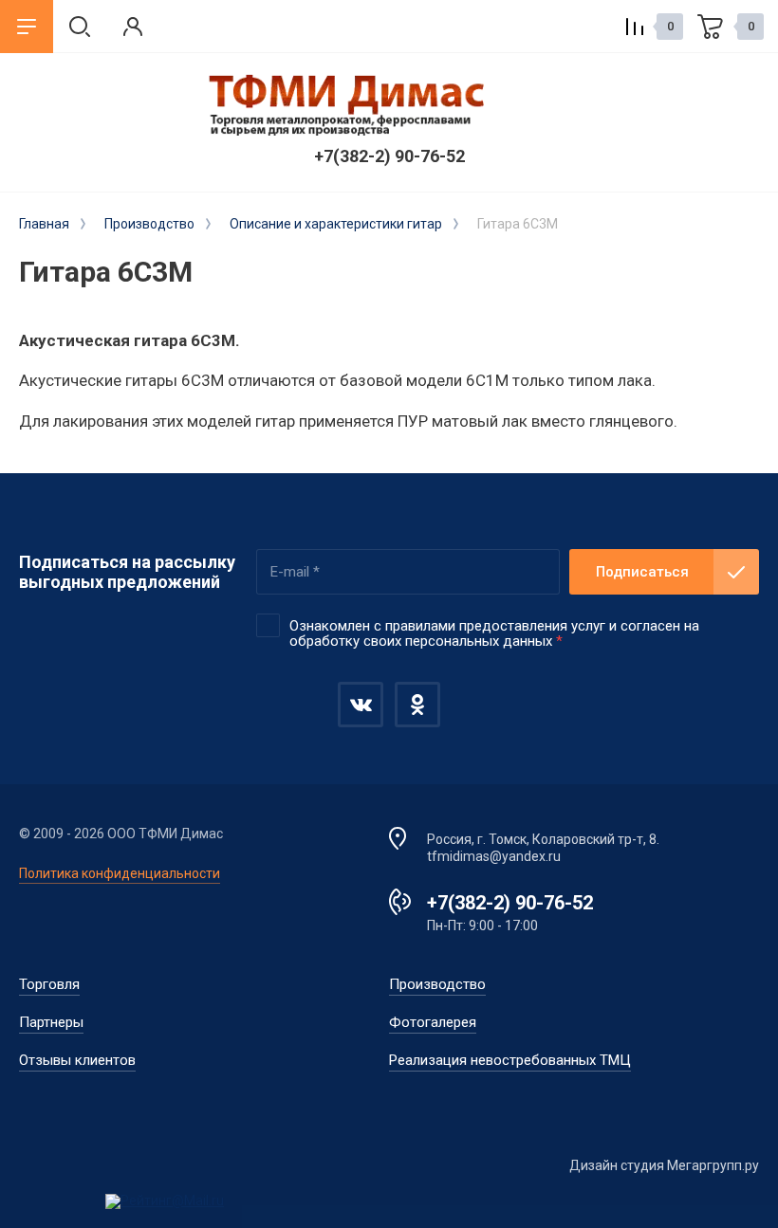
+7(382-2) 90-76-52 (389, 156)
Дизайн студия (616, 1165)
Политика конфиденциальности (119, 873)
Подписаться (642, 571)
